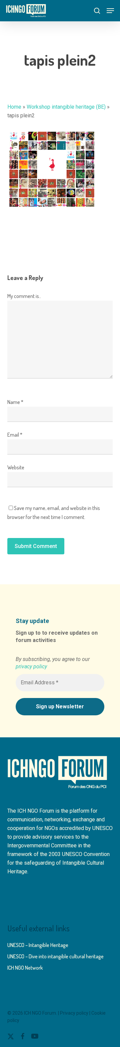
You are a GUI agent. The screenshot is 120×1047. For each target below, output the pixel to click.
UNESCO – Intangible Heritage (37, 945)
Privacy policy (74, 1013)
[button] (110, 10)
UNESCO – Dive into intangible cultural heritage (55, 956)
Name (15, 402)
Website (15, 467)
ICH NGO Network (25, 967)
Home (14, 107)
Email (14, 434)
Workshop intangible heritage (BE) (66, 107)
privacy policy (31, 666)
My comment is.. (24, 296)
